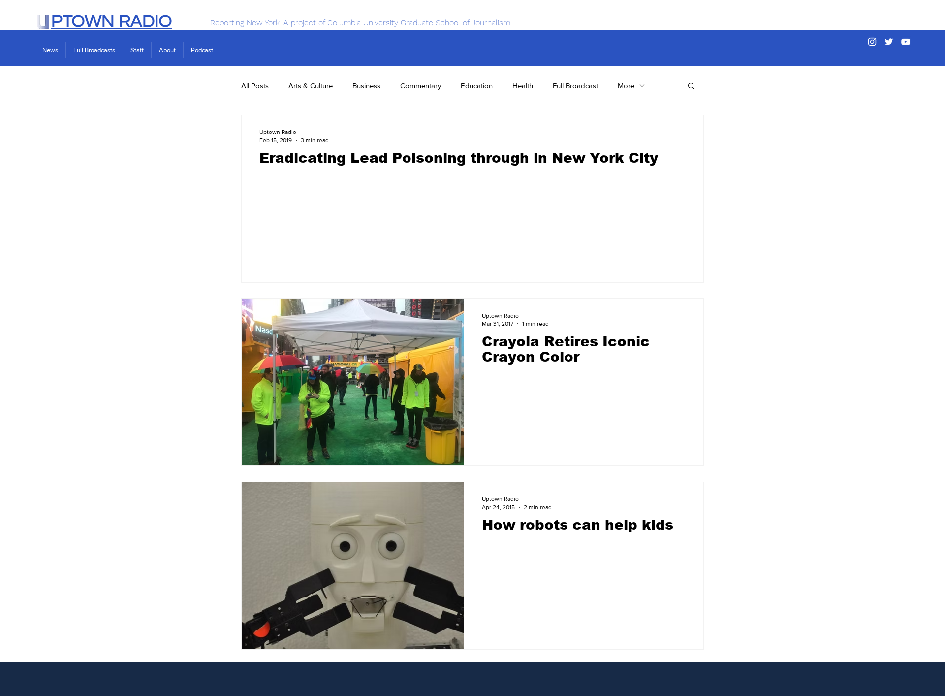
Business (366, 85)
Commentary (420, 85)
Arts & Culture (310, 85)
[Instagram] (872, 41)
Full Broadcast (575, 85)
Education (477, 85)
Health (522, 85)
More (626, 85)
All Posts (255, 85)
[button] (691, 86)
